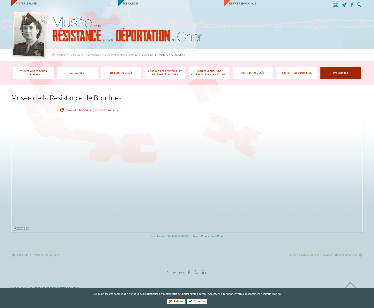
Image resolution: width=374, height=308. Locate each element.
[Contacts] (335, 4)
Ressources (76, 55)
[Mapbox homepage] (21, 228)
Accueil (61, 55)
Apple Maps (217, 235)
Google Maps (200, 235)
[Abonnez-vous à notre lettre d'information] (344, 4)
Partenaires (94, 55)
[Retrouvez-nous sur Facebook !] (351, 4)
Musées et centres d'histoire (121, 55)
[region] (187, 174)
